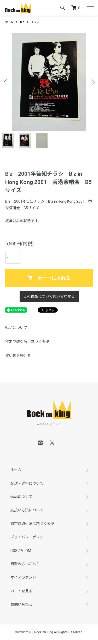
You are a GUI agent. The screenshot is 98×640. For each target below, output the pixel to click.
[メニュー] (90, 8)
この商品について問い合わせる (49, 296)
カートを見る (21, 591)
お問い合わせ (21, 604)
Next (92, 82)
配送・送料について (26, 483)
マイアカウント (23, 577)
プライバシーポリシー (28, 537)
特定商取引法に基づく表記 (27, 342)
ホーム (9, 22)
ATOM (26, 551)
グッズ (35, 22)
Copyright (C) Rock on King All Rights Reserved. (49, 632)
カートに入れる (54, 277)
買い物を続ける (18, 356)
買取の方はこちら (25, 564)
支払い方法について (26, 510)
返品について (16, 328)
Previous (6, 82)
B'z (22, 22)
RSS (14, 551)
